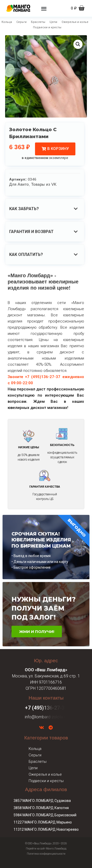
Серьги (21, 22)
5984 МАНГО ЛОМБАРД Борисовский (45, 815)
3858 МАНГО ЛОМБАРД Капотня (41, 808)
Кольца (7, 22)
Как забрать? (24, 208)
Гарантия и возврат (31, 231)
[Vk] (41, 727)
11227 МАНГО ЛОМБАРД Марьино (43, 822)
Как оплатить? (26, 254)
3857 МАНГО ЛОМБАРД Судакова (42, 801)
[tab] (44, 209)
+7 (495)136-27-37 (46, 708)
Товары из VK (44, 184)
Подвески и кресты (47, 27)
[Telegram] (51, 727)
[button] (43, 8)
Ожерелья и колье (75, 22)
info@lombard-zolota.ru (46, 716)
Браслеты (38, 22)
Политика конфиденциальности (46, 853)
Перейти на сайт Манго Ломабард (46, 848)
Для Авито (19, 184)
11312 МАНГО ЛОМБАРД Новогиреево (46, 829)
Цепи (53, 22)
